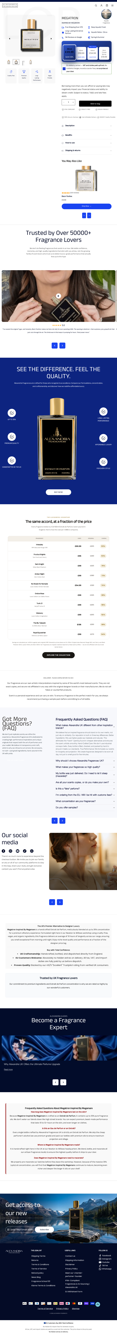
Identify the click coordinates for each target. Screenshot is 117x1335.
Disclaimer (70, 1264)
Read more (8, 1069)
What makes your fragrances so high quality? (78, 767)
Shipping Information (74, 1260)
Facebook (106, 1255)
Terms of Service (39, 1268)
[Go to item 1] (8, 62)
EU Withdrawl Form (73, 1291)
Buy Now (58, 492)
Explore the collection (58, 655)
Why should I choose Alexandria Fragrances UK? (80, 761)
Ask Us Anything (15, 760)
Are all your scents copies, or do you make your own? (82, 782)
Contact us (70, 1256)
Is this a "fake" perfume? (68, 789)
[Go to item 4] (30, 62)
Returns (34, 1260)
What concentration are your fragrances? (76, 801)
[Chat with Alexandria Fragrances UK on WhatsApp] (32, 851)
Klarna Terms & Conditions (43, 1285)
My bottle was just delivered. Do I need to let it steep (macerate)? (81, 774)
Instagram (106, 1259)
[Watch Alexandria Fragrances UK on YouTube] (17, 851)
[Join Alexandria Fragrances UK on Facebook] (3, 851)
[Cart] (107, 5)
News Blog (36, 1277)
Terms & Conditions (40, 1264)
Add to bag (95, 104)
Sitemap (76, 1309)
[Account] (101, 5)
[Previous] (55, 346)
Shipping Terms (38, 1256)
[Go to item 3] (23, 62)
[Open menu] (112, 5)
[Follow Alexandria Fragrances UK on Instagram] (10, 851)
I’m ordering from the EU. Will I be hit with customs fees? (84, 795)
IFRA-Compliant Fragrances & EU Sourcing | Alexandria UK (77, 1284)
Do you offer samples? (67, 808)
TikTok (105, 1265)
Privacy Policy (71, 1268)
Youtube (105, 1262)
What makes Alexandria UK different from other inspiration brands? (84, 726)
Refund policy (37, 1273)
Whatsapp (107, 1269)
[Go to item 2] (16, 62)
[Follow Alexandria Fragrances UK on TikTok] (25, 851)
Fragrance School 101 (40, 1281)
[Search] (96, 5)
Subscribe (44, 1229)
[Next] (62, 346)
